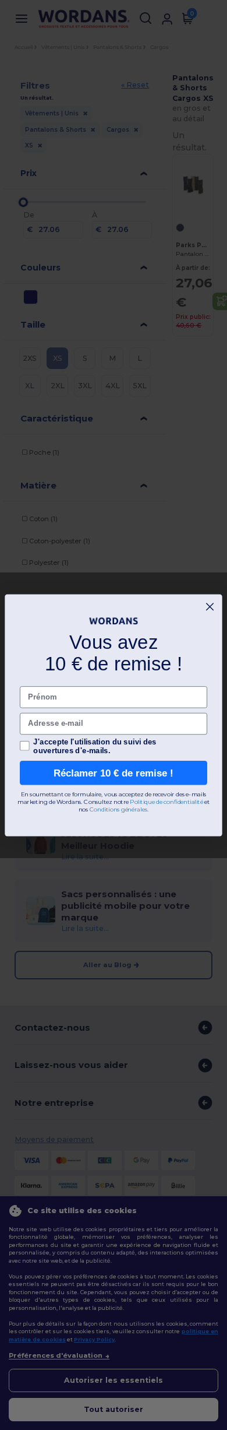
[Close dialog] (209, 606)
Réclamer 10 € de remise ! (113, 772)
